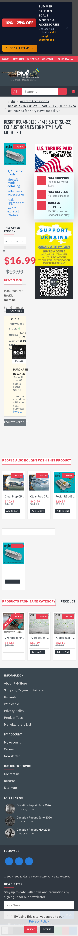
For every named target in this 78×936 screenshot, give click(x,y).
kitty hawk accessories (16, 192)
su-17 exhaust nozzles (13, 211)
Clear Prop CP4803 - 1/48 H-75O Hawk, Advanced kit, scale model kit (40, 496)
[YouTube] (29, 861)
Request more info (15, 422)
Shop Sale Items (20, 48)
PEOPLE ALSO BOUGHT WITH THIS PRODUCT (36, 460)
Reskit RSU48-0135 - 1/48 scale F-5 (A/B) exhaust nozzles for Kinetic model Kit (65, 496)
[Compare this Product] (12, 515)
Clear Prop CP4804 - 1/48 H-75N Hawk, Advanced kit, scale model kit (14, 496)
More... (17, 411)
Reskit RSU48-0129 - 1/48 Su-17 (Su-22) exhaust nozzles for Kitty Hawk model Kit (42, 108)
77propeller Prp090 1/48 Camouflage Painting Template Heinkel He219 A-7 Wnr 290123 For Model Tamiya (14, 637)
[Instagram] (19, 861)
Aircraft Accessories (34, 101)
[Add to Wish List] (7, 515)
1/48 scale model (15, 172)
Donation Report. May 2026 (34, 829)
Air (13, 101)
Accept (47, 929)
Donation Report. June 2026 (34, 817)
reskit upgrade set (16, 201)
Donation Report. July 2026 (34, 805)
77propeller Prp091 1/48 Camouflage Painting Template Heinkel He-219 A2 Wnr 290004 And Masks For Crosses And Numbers (40, 637)
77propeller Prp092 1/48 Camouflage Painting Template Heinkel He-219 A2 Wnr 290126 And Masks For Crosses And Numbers (65, 637)
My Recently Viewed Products (28, 531)
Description (13, 280)
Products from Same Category (28, 601)
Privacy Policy (39, 921)
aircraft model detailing (13, 182)
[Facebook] (9, 861)
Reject (31, 929)
